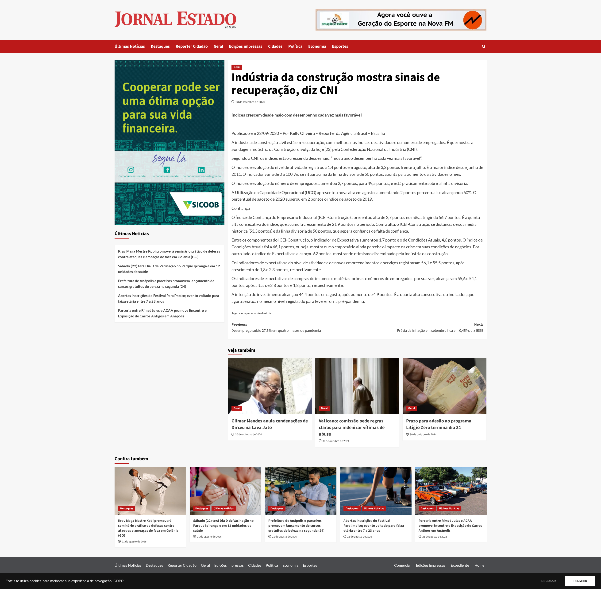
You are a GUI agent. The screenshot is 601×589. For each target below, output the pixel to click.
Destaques (160, 46)
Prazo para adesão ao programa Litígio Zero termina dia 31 (438, 424)
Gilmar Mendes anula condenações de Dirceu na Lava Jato (269, 424)
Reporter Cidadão (192, 46)
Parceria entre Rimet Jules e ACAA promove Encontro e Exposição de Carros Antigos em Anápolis (162, 313)
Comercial (402, 565)
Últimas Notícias (130, 46)
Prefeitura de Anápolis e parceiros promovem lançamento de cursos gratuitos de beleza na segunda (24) (166, 284)
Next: (440, 327)
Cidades (275, 46)
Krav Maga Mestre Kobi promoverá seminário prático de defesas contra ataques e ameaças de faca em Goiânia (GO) (169, 254)
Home (479, 565)
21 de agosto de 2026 (134, 542)
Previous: (276, 327)
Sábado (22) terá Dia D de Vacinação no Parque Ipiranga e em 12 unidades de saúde (169, 269)
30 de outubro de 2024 (248, 435)
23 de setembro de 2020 (250, 102)
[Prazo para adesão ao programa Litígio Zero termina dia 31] (444, 386)
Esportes (340, 46)
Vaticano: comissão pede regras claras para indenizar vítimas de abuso (352, 427)
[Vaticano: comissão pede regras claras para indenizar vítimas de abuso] (357, 386)
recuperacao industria (255, 313)
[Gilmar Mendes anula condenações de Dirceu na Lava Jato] (270, 386)
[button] (484, 46)
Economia (317, 46)
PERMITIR (580, 581)
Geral (218, 46)
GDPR (118, 581)
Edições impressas (245, 46)
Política (295, 46)
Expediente (460, 565)
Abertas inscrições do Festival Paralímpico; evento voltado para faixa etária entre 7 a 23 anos (168, 298)
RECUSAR (548, 581)
